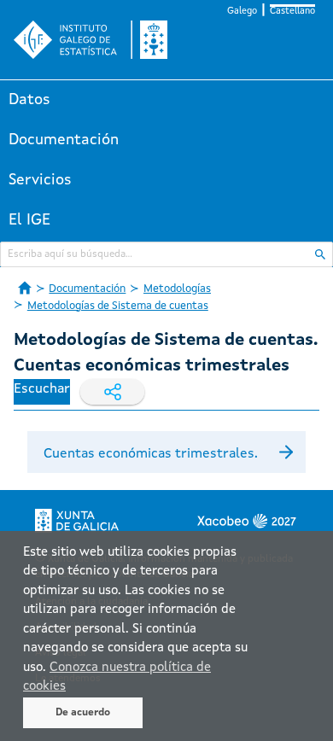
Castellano (292, 11)
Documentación (64, 140)
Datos (29, 100)
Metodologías (177, 289)
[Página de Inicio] (25, 288)
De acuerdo (83, 713)
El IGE (29, 220)
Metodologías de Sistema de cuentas (117, 306)
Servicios (40, 180)
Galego (242, 11)
